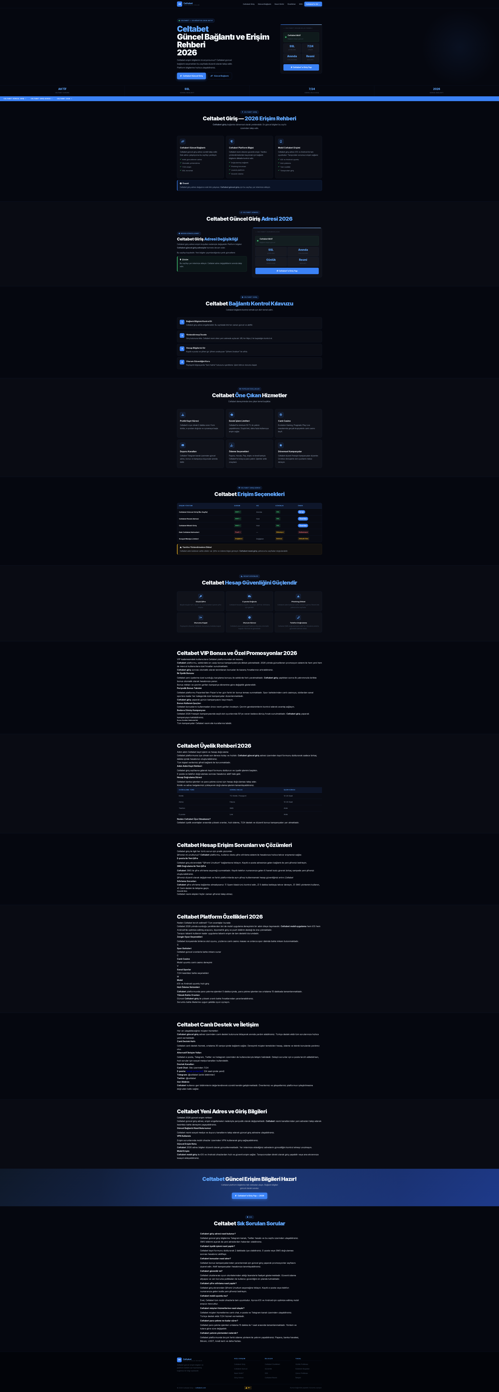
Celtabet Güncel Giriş (193, 76)
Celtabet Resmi (271, 1378)
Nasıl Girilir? (239, 1373)
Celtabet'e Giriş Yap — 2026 (251, 1196)
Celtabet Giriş (248, 4)
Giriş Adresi (239, 1378)
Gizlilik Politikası (302, 1364)
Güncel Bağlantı (264, 4)
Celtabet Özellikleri (272, 1364)
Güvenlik (268, 1369)
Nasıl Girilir (279, 4)
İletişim (298, 1378)
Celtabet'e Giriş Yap (302, 67)
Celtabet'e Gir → (313, 4)
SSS (301, 4)
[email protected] (194, 1071)
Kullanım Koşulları (303, 1369)
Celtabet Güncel (240, 1369)
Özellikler (291, 4)
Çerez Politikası (302, 1373)
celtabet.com (200, 1388)
